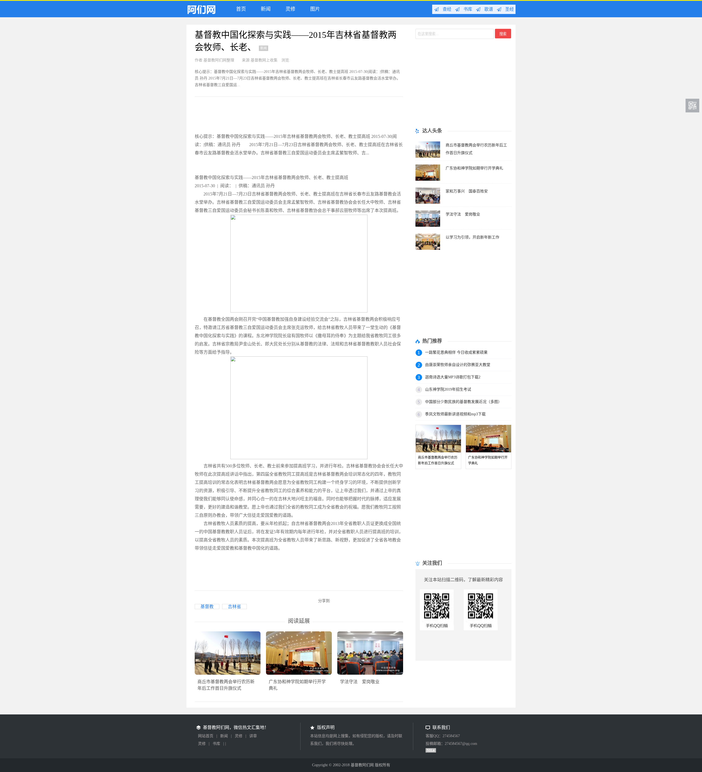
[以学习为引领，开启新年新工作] (427, 248)
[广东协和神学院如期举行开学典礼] (427, 179)
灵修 (289, 9)
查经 (447, 9)
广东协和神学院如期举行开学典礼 (474, 168)
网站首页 (205, 736)
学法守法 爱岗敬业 (360, 681)
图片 (313, 9)
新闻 (264, 9)
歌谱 (488, 9)
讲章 (253, 736)
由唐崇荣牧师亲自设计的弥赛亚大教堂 (457, 365)
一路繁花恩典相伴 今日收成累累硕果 (456, 352)
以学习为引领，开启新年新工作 (472, 237)
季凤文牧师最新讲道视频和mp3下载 (455, 414)
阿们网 (205, 10)
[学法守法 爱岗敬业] (427, 225)
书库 (467, 9)
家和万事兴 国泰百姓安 (467, 191)
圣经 (509, 9)
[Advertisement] (294, 117)
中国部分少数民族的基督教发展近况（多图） (463, 402)
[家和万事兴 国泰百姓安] (427, 202)
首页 (239, 9)
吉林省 (234, 606)
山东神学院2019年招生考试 (448, 389)
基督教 (207, 606)
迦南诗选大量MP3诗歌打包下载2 (452, 377)
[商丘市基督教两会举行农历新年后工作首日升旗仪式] (427, 156)
